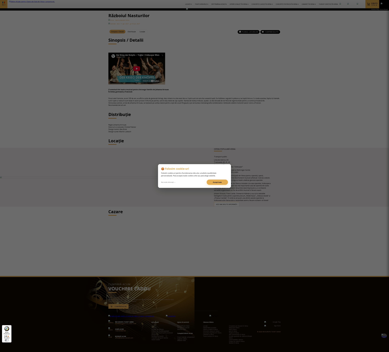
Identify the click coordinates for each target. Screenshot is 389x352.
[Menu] (10, 326)
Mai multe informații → (168, 182)
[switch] (7, 340)
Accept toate (217, 182)
